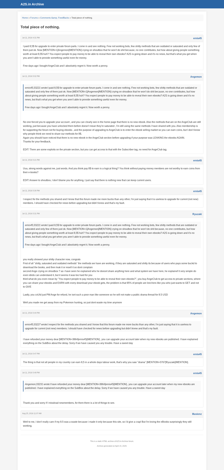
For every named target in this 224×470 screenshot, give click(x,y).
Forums (34, 18)
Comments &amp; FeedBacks (54, 18)
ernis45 (197, 38)
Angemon (196, 76)
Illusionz (197, 414)
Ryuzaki (197, 214)
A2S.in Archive (32, 4)
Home (25, 18)
